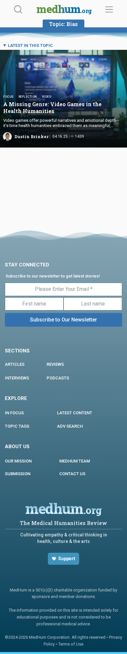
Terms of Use (70, 644)
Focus (8, 96)
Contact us (72, 473)
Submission (17, 473)
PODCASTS (58, 378)
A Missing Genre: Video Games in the (52, 107)
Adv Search (70, 426)
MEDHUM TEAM (74, 461)
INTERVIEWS (17, 378)
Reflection (28, 96)
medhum (64, 10)
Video (46, 96)
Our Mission (18, 461)
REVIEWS (55, 364)
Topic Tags (17, 426)
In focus (14, 412)
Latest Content (74, 412)
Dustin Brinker (31, 136)
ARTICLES (14, 364)
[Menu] (109, 9)
